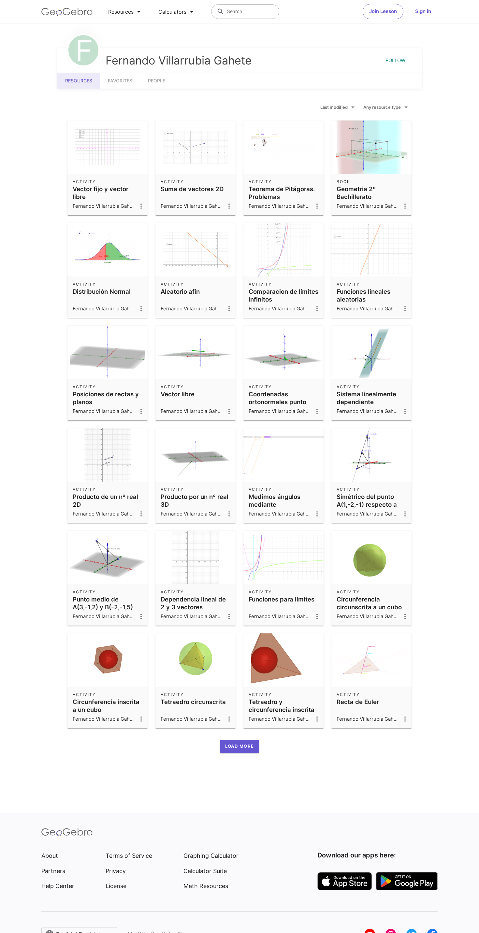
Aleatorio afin (180, 291)
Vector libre (178, 394)
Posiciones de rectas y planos (106, 397)
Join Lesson (383, 11)
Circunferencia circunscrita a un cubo (369, 603)
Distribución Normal (102, 291)
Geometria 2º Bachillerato (356, 192)
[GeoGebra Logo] (67, 12)
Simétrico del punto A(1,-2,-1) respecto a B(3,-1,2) (367, 504)
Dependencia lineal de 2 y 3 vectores (193, 603)
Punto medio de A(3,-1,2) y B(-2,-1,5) (103, 603)
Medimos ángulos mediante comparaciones (274, 504)
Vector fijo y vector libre (100, 192)
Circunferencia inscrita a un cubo (106, 705)
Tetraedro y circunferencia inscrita (281, 705)
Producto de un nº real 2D (105, 500)
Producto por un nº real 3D (194, 500)
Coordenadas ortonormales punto (277, 397)
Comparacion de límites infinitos (283, 295)
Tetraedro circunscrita (193, 701)
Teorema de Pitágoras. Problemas (282, 192)
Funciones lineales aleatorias (363, 295)
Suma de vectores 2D (192, 188)
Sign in (423, 11)
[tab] (125, 12)
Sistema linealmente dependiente (366, 397)
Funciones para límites (281, 599)
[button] (239, 746)
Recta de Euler (358, 701)
